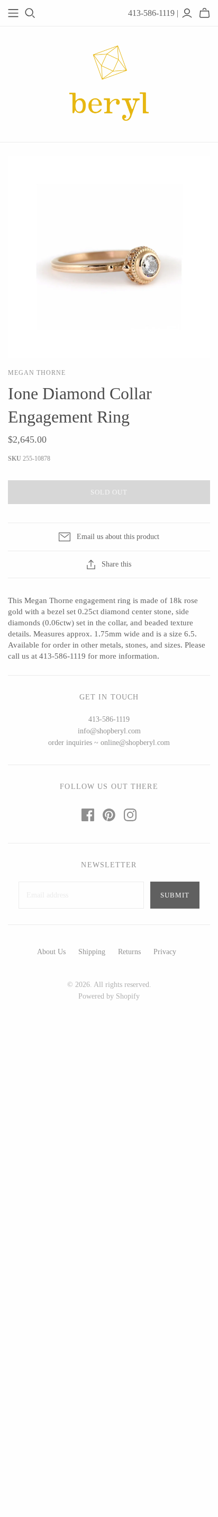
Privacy (164, 952)
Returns (129, 952)
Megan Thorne (37, 372)
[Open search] (30, 13)
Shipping (91, 952)
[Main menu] (13, 13)
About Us (51, 952)
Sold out (109, 492)
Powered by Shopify (109, 996)
